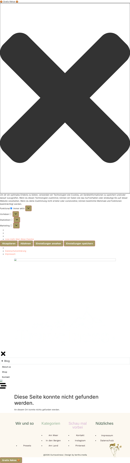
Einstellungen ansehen (48, 243)
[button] (65, 98)
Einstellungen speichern (79, 243)
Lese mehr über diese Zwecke (19, 239)
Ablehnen (25, 243)
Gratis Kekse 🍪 (11, 460)
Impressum (10, 254)
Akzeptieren (8, 243)
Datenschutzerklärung (15, 251)
